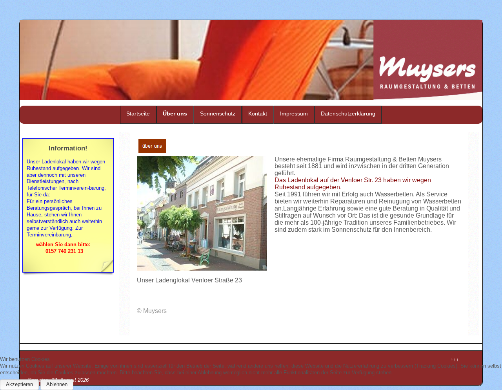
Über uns (175, 113)
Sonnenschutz (217, 113)
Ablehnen (56, 384)
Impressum (294, 113)
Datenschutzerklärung (348, 113)
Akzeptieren (19, 384)
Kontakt (257, 113)
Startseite (138, 113)
